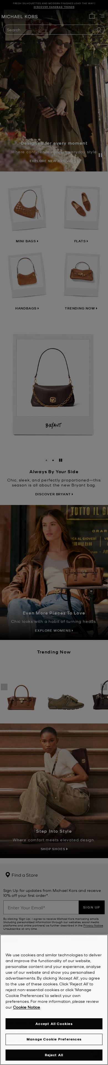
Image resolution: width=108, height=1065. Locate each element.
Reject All (54, 1055)
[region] (54, 999)
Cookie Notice (26, 1006)
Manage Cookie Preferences (54, 1039)
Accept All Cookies (54, 1023)
